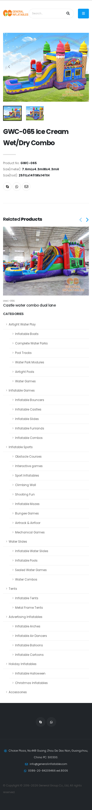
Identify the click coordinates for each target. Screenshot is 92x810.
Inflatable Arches (27, 626)
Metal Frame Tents (29, 608)
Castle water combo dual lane (29, 305)
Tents (13, 589)
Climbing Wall (25, 485)
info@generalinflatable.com (48, 764)
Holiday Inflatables (23, 664)
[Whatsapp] (17, 186)
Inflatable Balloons (29, 645)
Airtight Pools (24, 372)
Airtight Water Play (22, 324)
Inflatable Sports (21, 447)
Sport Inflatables (27, 476)
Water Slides (18, 542)
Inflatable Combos (29, 438)
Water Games (25, 381)
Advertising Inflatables (25, 617)
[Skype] (7, 186)
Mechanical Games (30, 532)
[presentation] (9, 67)
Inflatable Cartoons (29, 655)
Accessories (18, 692)
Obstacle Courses (28, 457)
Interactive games (29, 466)
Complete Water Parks (31, 343)
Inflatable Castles (28, 409)
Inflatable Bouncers (29, 400)
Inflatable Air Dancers (31, 636)
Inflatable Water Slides (31, 551)
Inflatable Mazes (27, 504)
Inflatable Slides (27, 419)
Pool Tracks (23, 353)
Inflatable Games (22, 390)
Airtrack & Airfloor (27, 523)
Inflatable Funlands (29, 428)
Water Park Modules (29, 362)
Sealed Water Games (31, 570)
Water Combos (26, 579)
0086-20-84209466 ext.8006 (48, 771)
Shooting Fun (25, 494)
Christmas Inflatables (31, 683)
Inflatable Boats (27, 334)
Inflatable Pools (26, 561)
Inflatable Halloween (30, 673)
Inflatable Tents (26, 598)
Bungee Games (27, 513)
